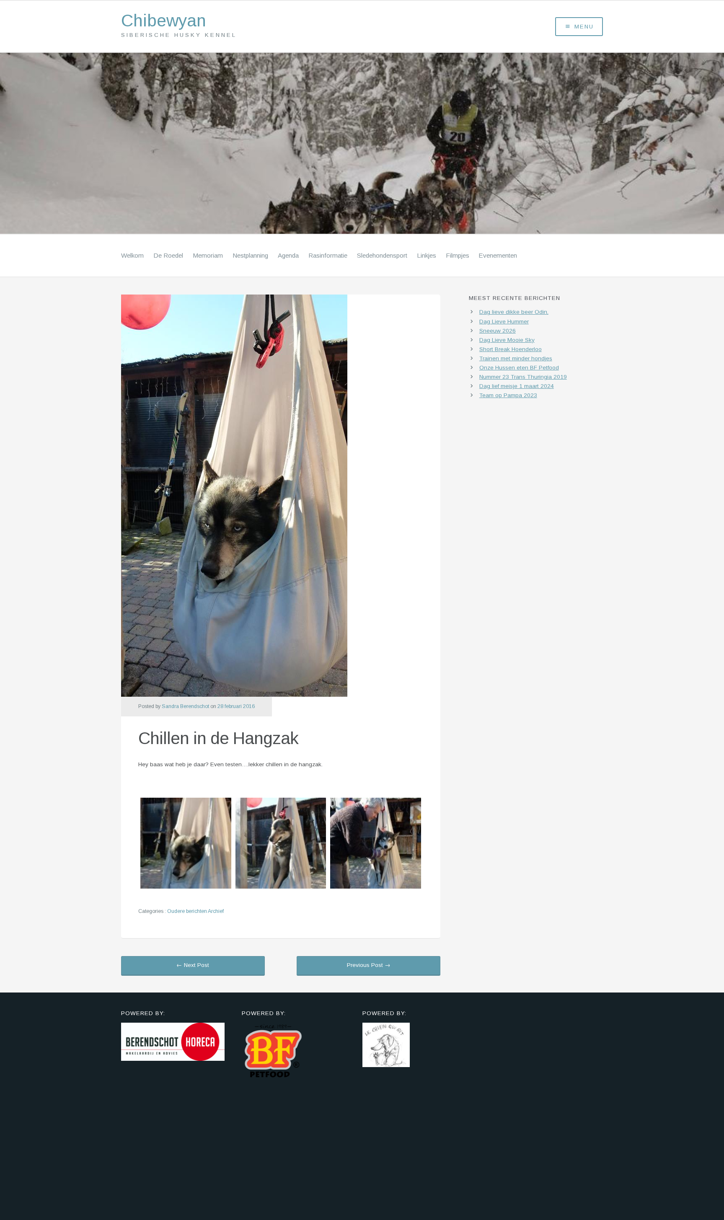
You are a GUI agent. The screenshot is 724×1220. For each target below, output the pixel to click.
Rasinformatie (327, 255)
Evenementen (497, 255)
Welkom (132, 255)
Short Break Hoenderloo (510, 349)
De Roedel (168, 255)
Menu (584, 26)
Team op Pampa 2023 (508, 395)
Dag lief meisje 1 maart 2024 (516, 386)
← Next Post (192, 965)
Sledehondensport (382, 255)
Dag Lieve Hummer (504, 321)
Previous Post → (368, 965)
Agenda (288, 255)
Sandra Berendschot (185, 706)
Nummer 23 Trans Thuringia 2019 (523, 377)
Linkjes (426, 255)
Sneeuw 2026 (497, 331)
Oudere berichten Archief (195, 911)
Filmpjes (457, 255)
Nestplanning (250, 255)
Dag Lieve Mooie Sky (507, 340)
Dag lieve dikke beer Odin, (513, 312)
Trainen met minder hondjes (515, 358)
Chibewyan (163, 20)
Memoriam (208, 255)
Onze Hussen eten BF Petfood (519, 367)
